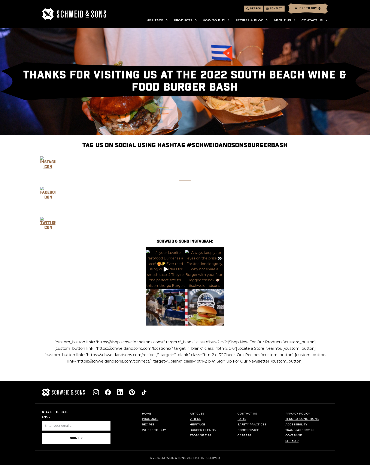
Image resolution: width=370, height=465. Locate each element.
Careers (244, 435)
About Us (282, 20)
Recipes (148, 424)
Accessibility (296, 424)
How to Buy (214, 20)
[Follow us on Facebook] (108, 392)
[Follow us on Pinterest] (132, 392)
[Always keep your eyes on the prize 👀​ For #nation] (204, 269)
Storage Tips (200, 435)
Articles (197, 413)
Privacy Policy (297, 413)
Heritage (155, 20)
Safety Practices (251, 424)
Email (46, 417)
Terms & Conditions (302, 419)
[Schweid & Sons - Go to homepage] (74, 14)
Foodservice (248, 430)
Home (146, 413)
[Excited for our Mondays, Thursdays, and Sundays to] (165, 308)
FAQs (241, 419)
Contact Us (312, 20)
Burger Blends (203, 430)
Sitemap (292, 441)
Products (183, 20)
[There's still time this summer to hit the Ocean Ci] (204, 308)
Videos (195, 419)
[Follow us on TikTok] (144, 392)
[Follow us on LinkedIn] (120, 392)
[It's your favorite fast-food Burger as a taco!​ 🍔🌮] (165, 269)
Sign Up (76, 438)
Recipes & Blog (250, 20)
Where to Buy (154, 430)
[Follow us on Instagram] (96, 392)
